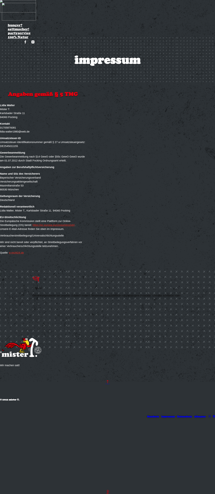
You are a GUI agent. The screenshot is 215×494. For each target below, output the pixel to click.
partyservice (19, 33)
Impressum (168, 416)
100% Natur (18, 37)
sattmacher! (18, 29)
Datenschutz (184, 416)
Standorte (153, 416)
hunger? (15, 25)
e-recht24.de (16, 252)
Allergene (200, 416)
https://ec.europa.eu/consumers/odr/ (54, 225)
